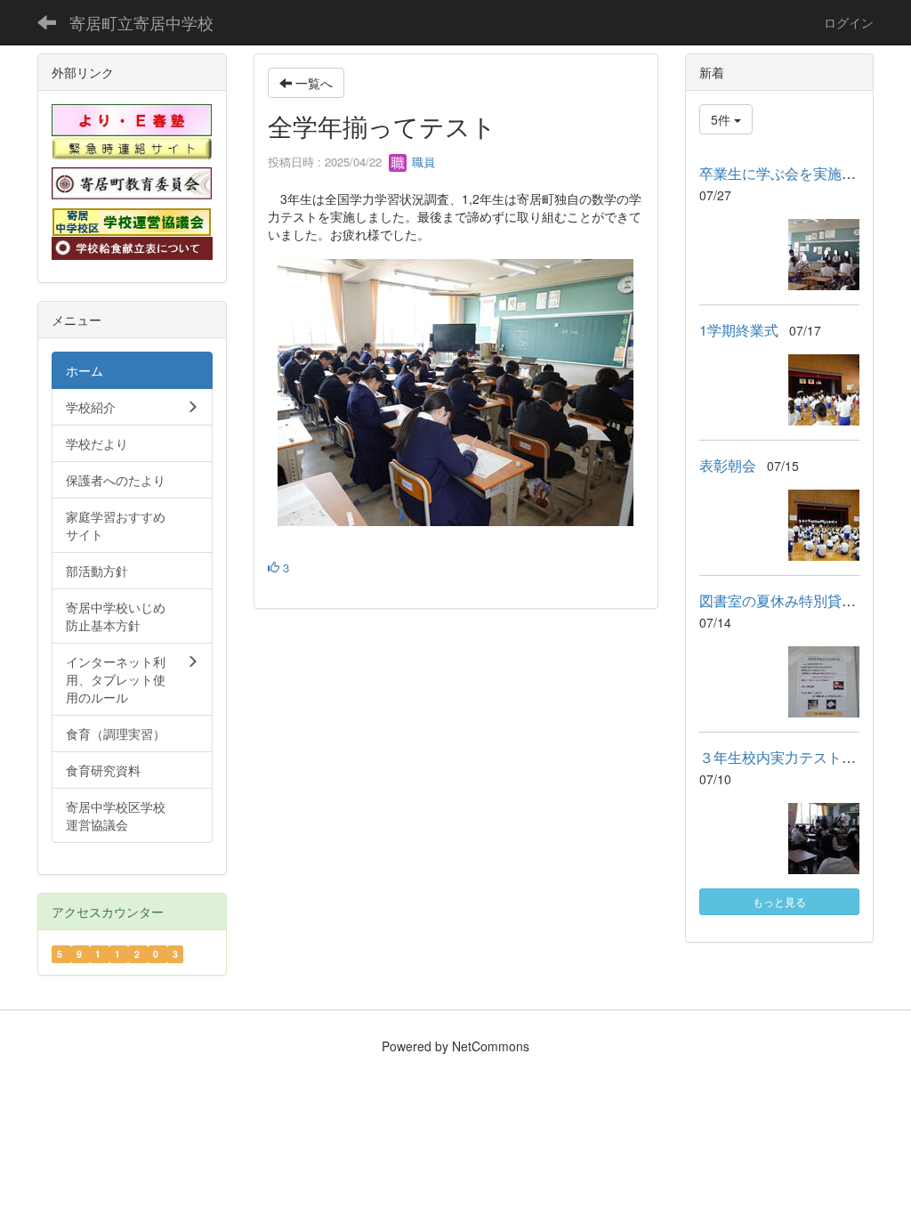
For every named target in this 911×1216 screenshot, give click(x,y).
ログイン (849, 22)
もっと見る (779, 901)
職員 (421, 161)
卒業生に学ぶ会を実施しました (799, 173)
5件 (722, 119)
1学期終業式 (738, 330)
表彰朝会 (727, 465)
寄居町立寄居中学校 (141, 22)
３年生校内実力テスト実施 (784, 757)
